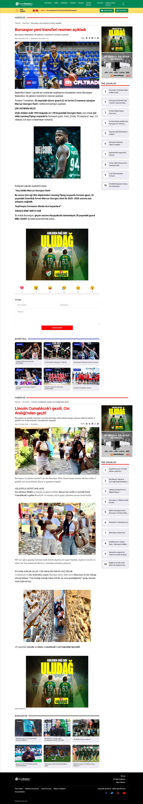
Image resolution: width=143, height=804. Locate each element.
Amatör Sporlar (88, 4)
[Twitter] (112, 793)
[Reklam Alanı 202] (117, 39)
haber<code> (25, 801)
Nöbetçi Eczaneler (32, 789)
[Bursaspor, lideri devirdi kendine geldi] (57, 753)
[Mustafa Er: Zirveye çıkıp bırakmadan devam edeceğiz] (57, 727)
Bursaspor (48, 3)
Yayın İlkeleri (120, 782)
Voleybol (73, 3)
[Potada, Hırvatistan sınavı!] (85, 376)
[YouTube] (124, 793)
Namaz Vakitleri (60, 789)
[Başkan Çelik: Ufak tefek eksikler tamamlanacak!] (28, 753)
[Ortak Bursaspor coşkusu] (85, 727)
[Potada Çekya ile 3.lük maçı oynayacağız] (57, 376)
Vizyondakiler (20, 792)
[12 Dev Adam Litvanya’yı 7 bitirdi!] (57, 350)
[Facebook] (106, 793)
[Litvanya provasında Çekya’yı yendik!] (28, 376)
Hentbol (81, 3)
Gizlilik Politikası (119, 779)
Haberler (18, 23)
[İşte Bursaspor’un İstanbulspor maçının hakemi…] (28, 727)
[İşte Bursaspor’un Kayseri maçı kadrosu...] (85, 753)
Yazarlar (100, 3)
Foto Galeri (19, 789)
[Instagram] (118, 793)
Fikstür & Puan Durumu (110, 4)
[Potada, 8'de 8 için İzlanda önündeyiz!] (28, 350)
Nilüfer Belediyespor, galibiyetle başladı (60, 10)
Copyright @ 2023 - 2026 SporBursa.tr (112, 789)
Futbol (56, 3)
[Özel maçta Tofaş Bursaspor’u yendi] (85, 350)
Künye (123, 776)
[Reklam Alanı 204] (57, 254)
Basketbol (64, 3)
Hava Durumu (46, 789)
